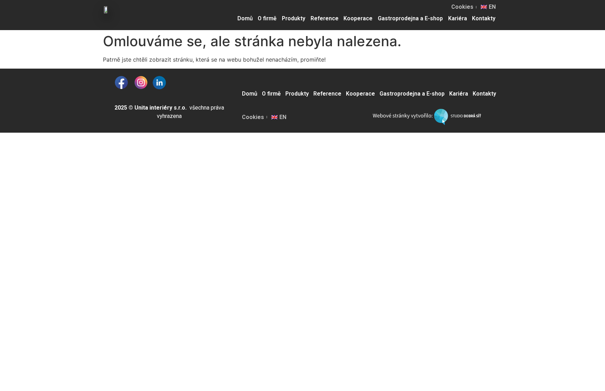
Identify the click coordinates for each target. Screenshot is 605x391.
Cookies (462, 7)
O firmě (267, 18)
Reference (325, 18)
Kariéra (457, 18)
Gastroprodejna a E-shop (410, 18)
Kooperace (358, 18)
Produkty (293, 18)
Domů (245, 18)
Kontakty (483, 18)
